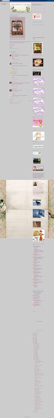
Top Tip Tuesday (36, 275)
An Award (35, 378)
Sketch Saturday (36, 295)
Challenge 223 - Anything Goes (38, 265)
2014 (35, 335)
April (35, 354)
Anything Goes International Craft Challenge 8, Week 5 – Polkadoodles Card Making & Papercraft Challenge (38, 251)
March (36, 356)
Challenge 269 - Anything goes (38, 279)
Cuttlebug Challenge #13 (38, 398)
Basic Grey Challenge (37, 392)
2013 (35, 337)
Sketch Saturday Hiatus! (37, 296)
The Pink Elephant (36, 304)
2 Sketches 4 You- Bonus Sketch (39, 401)
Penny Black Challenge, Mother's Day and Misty (39, 362)
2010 (35, 341)
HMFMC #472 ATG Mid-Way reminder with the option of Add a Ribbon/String (38, 259)
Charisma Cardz (36, 372)
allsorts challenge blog (37, 246)
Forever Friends (36, 394)
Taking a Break (36, 298)
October (36, 346)
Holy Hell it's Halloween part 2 (38, 272)
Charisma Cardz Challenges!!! (38, 282)
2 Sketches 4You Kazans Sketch (39, 373)
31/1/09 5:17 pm (15, 59)
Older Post (29, 100)
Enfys (13, 81)
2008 (35, 411)
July (35, 350)
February (36, 357)
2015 (35, 334)
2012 (35, 338)
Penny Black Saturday (37, 393)
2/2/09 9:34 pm (14, 96)
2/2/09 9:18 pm (14, 86)
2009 (35, 342)
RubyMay (13, 88)
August (36, 349)
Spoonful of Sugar (37, 397)
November (36, 345)
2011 (35, 339)
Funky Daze (36, 366)
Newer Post (11, 100)
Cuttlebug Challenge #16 (38, 365)
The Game (35, 285)
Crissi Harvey (14, 62)
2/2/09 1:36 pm (14, 69)
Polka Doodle (36, 249)
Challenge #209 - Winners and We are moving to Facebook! (38, 269)
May (35, 353)
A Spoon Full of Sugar (37, 299)
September (36, 347)
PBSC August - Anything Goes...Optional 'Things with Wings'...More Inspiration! (37, 293)
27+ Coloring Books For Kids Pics (38, 300)
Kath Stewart (14, 53)
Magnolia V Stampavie (37, 406)
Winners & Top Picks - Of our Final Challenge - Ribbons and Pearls (38, 276)
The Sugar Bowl (36, 302)
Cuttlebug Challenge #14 (38, 387)
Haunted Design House (37, 271)
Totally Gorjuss (36, 278)
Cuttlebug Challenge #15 (38, 377)
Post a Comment (12, 99)
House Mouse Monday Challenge (39, 257)
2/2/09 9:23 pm (14, 91)
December (36, 343)
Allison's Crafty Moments (27, 5)
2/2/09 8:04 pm (14, 78)
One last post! (35, 262)
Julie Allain (13, 71)
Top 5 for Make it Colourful (37, 254)
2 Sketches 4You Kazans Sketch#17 (37, 405)
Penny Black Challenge (37, 370)
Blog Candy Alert (37, 389)
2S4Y (35, 363)
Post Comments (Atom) (17, 102)
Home (20, 100)
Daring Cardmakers (37, 297)
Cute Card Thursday (37, 261)
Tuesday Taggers (36, 253)
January (36, 358)
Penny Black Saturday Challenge (39, 291)
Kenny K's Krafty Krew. (37, 268)
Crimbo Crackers (36, 264)
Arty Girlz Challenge (37, 360)
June (35, 352)
